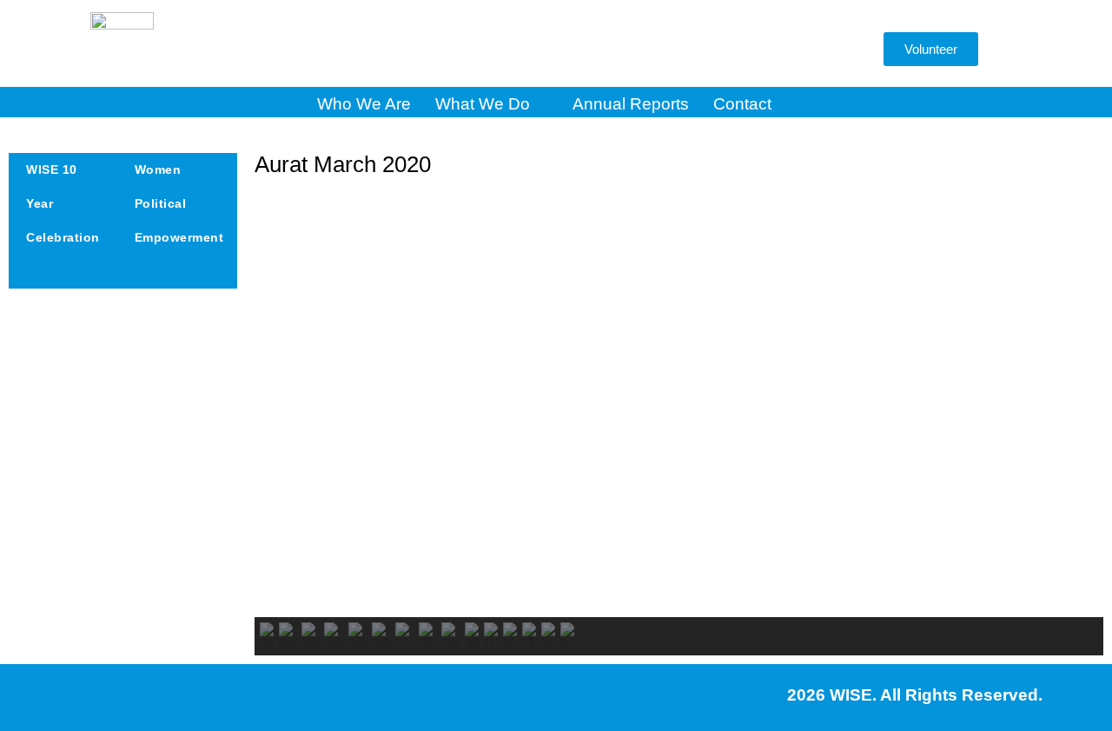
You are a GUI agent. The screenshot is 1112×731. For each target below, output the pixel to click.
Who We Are (364, 104)
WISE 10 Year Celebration (63, 203)
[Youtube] (680, 50)
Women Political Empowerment (179, 203)
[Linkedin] (732, 50)
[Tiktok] (784, 50)
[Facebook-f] (524, 50)
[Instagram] (576, 50)
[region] (679, 424)
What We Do (482, 104)
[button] (842, 54)
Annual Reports (631, 104)
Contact (742, 104)
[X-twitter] (628, 50)
